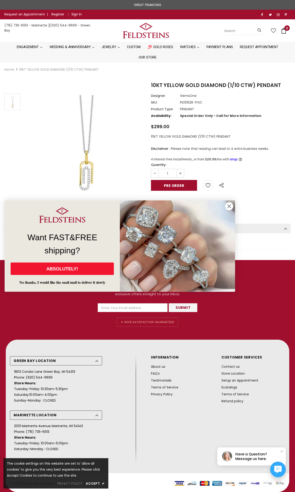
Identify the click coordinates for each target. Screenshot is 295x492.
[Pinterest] (287, 15)
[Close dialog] (229, 206)
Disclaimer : (160, 148)
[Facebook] (264, 15)
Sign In (76, 14)
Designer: (158, 95)
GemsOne (188, 95)
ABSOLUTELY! (62, 268)
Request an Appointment (24, 14)
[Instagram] (280, 15)
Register (58, 14)
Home (9, 69)
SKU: (154, 102)
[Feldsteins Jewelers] (146, 30)
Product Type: (162, 109)
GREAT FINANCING (147, 5)
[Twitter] (272, 15)
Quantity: (158, 164)
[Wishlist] (208, 185)
